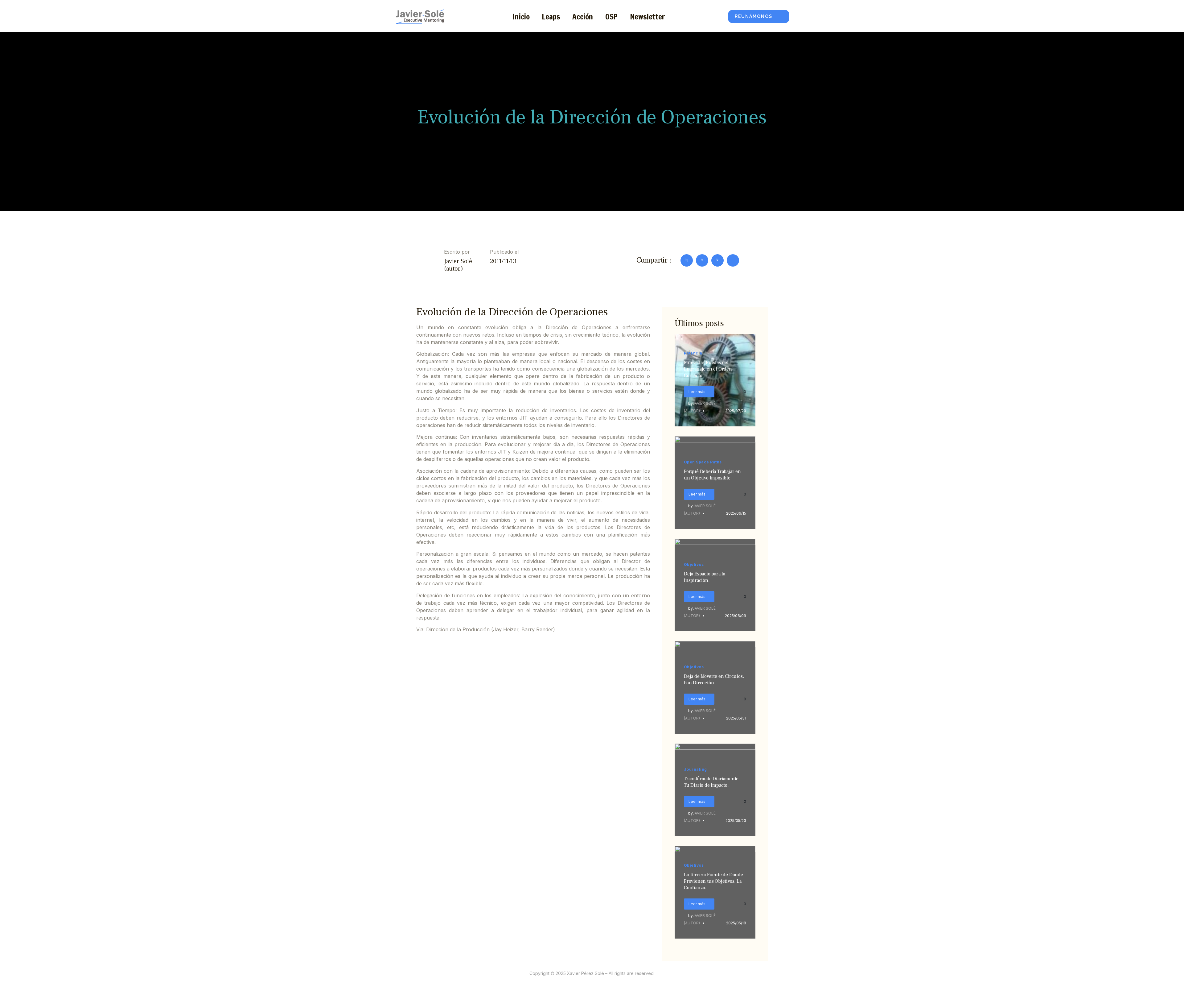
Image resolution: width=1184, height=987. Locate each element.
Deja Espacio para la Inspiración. (704, 577)
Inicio (521, 16)
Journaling (695, 769)
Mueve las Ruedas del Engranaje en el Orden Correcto (708, 369)
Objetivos (694, 564)
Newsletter (647, 16)
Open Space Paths (703, 462)
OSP (611, 16)
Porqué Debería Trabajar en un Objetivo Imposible (712, 474)
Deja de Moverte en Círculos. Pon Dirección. (714, 679)
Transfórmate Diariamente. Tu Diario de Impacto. (712, 782)
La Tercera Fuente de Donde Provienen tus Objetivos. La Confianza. (713, 881)
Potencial (694, 353)
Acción (582, 16)
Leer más (697, 391)
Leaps (551, 16)
